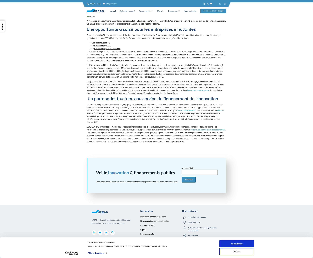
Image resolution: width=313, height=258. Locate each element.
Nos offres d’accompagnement (153, 217)
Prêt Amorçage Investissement (107, 49)
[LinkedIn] (94, 232)
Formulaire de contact (197, 217)
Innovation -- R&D (147, 225)
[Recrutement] (184, 235)
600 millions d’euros (186, 110)
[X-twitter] (208, 4)
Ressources (173, 11)
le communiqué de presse (198, 90)
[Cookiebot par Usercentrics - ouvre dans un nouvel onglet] (71, 253)
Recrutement (193, 235)
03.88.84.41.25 (194, 222)
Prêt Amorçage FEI (102, 46)
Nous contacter (190, 11)
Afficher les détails (96, 253)
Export (143, 230)
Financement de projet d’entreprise (154, 221)
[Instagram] (112, 232)
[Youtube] (211, 4)
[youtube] (100, 232)
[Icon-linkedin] (204, 4)
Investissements (147, 234)
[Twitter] (106, 232)
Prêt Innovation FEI (102, 43)
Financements (144, 11)
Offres (159, 11)
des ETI (220, 110)
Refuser (237, 252)
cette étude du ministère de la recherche (208, 130)
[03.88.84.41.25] (184, 222)
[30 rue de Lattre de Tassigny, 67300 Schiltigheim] (184, 227)
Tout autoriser (237, 244)
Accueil (113, 11)
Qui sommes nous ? (127, 11)
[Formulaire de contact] (184, 217)
